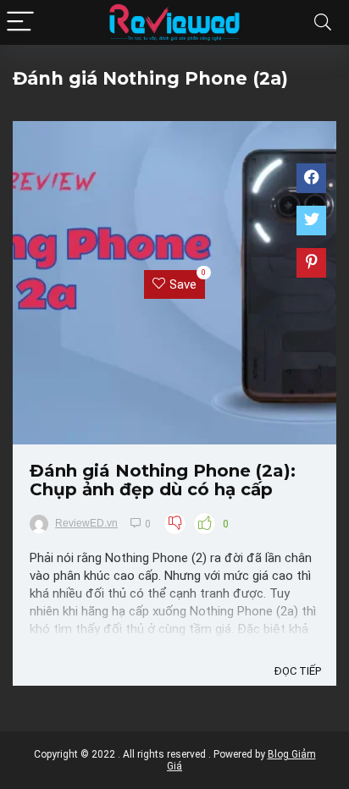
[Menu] (20, 22)
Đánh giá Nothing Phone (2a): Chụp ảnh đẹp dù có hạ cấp (163, 480)
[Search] (322, 22)
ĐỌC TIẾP (297, 671)
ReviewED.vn (86, 523)
